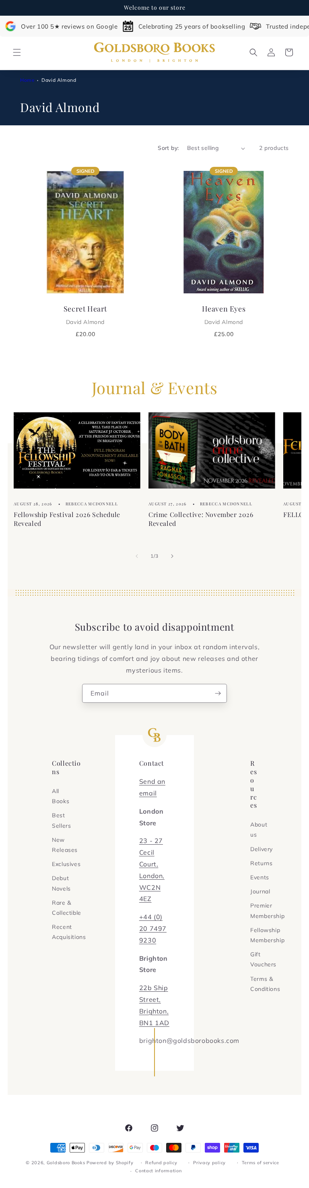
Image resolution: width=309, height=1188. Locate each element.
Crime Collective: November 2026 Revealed (200, 519)
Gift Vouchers (263, 959)
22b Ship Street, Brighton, (154, 999)
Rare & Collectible (66, 907)
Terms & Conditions (265, 984)
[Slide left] (137, 556)
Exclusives (66, 864)
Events (259, 877)
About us (258, 829)
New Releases (65, 845)
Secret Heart (85, 314)
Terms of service (260, 1162)
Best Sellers (61, 820)
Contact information (158, 1170)
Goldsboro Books (66, 1162)
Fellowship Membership (267, 935)
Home (27, 80)
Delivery (261, 849)
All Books (60, 796)
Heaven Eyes (224, 314)
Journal (260, 891)
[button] (17, 52)
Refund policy (161, 1162)
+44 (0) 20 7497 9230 (153, 928)
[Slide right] (172, 556)
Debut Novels (61, 883)
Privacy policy (209, 1162)
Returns (261, 863)
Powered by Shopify (110, 1162)
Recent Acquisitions (69, 932)
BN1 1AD (154, 1023)
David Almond (58, 80)
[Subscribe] (218, 693)
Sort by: (168, 148)
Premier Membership (267, 910)
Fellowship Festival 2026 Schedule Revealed (67, 519)
